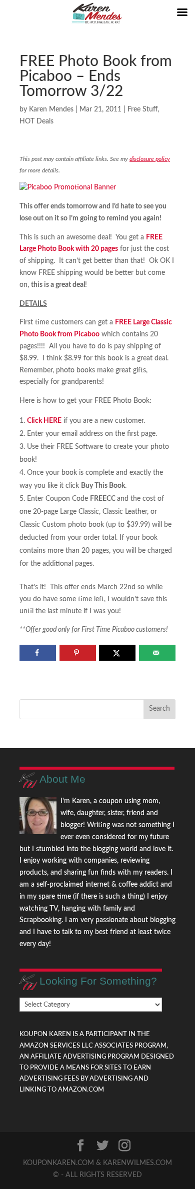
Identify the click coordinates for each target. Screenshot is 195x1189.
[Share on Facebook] (38, 653)
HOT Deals (37, 121)
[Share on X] (117, 653)
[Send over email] (157, 653)
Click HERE (44, 420)
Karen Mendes (51, 109)
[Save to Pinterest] (78, 653)
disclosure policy (150, 159)
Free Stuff (143, 109)
